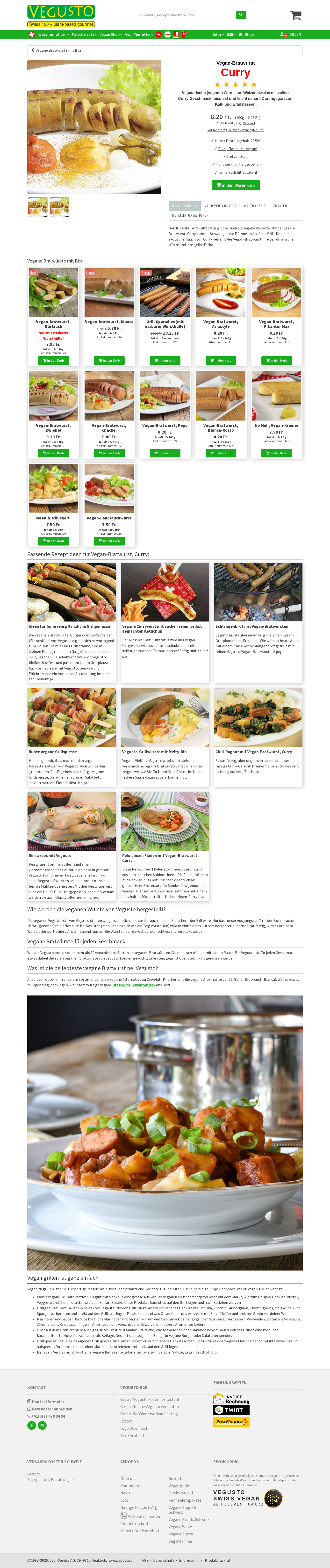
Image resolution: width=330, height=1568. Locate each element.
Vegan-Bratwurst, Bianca (109, 321)
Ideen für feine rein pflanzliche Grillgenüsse (69, 626)
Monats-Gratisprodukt (139, 1530)
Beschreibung (184, 205)
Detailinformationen (190, 215)
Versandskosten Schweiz (54, 1461)
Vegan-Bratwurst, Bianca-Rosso (220, 428)
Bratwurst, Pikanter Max (134, 984)
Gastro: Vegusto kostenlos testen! (149, 1399)
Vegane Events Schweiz (189, 1519)
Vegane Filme (180, 1541)
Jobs (124, 1500)
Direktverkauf (181, 1493)
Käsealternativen (51, 34)
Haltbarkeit (255, 205)
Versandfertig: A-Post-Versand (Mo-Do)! (236, 130)
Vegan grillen (180, 1485)
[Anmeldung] (281, 34)
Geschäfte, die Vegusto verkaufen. (149, 1406)
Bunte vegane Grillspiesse (53, 751)
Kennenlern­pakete (185, 1500)
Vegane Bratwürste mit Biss (58, 50)
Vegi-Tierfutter (138, 34)
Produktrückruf (134, 1523)
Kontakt (36, 1387)
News (125, 1493)
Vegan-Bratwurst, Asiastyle (220, 324)
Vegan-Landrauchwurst (109, 518)
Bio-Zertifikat (132, 1435)
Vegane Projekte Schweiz (183, 1510)
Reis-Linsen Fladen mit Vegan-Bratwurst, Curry (160, 858)
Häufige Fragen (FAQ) (139, 1507)
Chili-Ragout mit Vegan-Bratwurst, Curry (253, 751)
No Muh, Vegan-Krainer (277, 425)
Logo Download (133, 1428)
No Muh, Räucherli (53, 518)
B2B (230, 34)
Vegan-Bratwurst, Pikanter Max (276, 324)
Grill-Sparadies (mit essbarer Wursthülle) (165, 324)
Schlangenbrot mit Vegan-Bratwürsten (251, 626)
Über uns (128, 1478)
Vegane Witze (180, 1526)
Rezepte (176, 1478)
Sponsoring (226, 1461)
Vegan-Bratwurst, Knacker (109, 428)
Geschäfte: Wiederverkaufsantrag (149, 1413)
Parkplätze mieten (143, 1516)
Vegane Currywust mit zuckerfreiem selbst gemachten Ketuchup (162, 629)
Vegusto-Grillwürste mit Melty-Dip (154, 751)
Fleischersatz (83, 34)
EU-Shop (246, 34)
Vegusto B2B (134, 1387)
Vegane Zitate (181, 1534)
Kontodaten (130, 1485)
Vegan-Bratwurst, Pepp (165, 425)
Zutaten (280, 205)
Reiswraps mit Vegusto (50, 855)
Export (126, 1421)
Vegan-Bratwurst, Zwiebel (53, 428)
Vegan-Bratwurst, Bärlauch (53, 324)
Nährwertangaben (220, 205)
